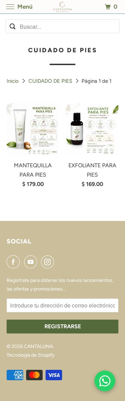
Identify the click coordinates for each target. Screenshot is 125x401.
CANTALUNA (38, 346)
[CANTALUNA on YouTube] (32, 261)
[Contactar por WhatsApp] (104, 381)
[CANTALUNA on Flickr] (59, 261)
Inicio (13, 81)
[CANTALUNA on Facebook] (15, 261)
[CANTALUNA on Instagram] (49, 261)
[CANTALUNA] (62, 7)
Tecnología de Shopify (31, 355)
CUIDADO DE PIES (51, 81)
